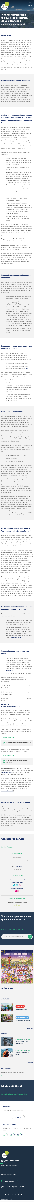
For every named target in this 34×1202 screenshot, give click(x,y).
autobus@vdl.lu (17, 864)
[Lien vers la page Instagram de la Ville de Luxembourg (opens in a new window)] (11, 1134)
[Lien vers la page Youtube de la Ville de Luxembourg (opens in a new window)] (14, 1134)
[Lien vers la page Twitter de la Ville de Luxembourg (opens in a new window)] (7, 1134)
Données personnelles (16, 1187)
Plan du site (21, 1186)
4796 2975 (19, 866)
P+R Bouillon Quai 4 (17, 888)
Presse (3, 1186)
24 (19, 885)
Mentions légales (5, 1187)
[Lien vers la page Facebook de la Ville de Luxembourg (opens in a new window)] (4, 1134)
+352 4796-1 (6, 1172)
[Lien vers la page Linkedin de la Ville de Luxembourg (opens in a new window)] (18, 1134)
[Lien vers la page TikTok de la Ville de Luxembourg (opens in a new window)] (21, 1134)
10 (14, 885)
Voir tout (30, 1028)
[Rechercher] (30, 937)
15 (15, 890)
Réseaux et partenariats (11, 1186)
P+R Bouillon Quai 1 (17, 882)
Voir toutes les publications (11, 1075)
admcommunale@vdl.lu (10, 1174)
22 (17, 885)
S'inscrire (18, 1117)
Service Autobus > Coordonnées (17, 880)
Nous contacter (9, 1181)
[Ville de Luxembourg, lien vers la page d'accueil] (5, 9)
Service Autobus (7, 847)
